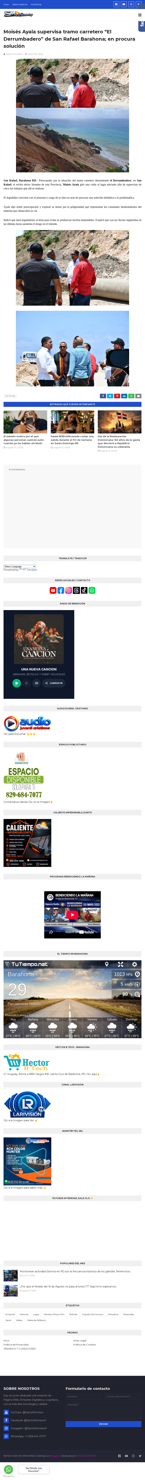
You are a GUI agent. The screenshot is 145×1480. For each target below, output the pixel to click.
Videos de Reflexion (36, 1320)
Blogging (55, 1455)
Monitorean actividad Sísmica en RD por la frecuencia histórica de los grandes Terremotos (75, 1271)
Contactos (36, 4)
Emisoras (10, 1314)
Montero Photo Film (54, 1314)
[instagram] (131, 4)
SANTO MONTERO (86, 1455)
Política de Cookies (84, 1344)
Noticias (10, 396)
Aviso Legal (79, 1340)
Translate (31, 569)
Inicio (6, 4)
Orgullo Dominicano (92, 1314)
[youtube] (124, 4)
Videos (19, 1320)
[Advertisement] (72, 1229)
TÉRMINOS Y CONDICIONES (20, 1348)
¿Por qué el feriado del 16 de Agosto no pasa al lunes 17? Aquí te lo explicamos (68, 1286)
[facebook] (116, 4)
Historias (24, 1314)
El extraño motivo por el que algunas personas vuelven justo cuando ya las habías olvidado (24, 440)
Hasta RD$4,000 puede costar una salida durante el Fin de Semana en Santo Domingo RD (72, 440)
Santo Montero (14, 54)
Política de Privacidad (16, 1344)
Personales (128, 1314)
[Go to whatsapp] (8, 1469)
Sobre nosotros (19, 4)
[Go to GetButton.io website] (8, 1476)
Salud (8, 1320)
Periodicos (113, 1314)
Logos (36, 1314)
